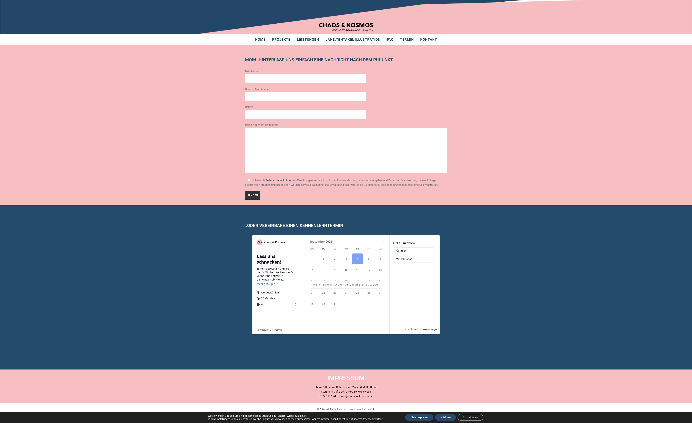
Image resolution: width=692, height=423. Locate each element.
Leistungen (308, 39)
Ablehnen (445, 417)
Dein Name (251, 71)
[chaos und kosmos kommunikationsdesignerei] (346, 27)
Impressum (355, 409)
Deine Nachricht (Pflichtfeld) (262, 124)
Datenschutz (368, 409)
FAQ (390, 39)
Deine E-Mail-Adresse (258, 89)
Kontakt (428, 39)
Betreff (249, 107)
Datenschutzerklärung (279, 180)
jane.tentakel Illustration (352, 39)
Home (260, 39)
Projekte (281, 39)
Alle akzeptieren (419, 417)
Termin (407, 39)
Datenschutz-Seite (372, 419)
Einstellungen (222, 419)
